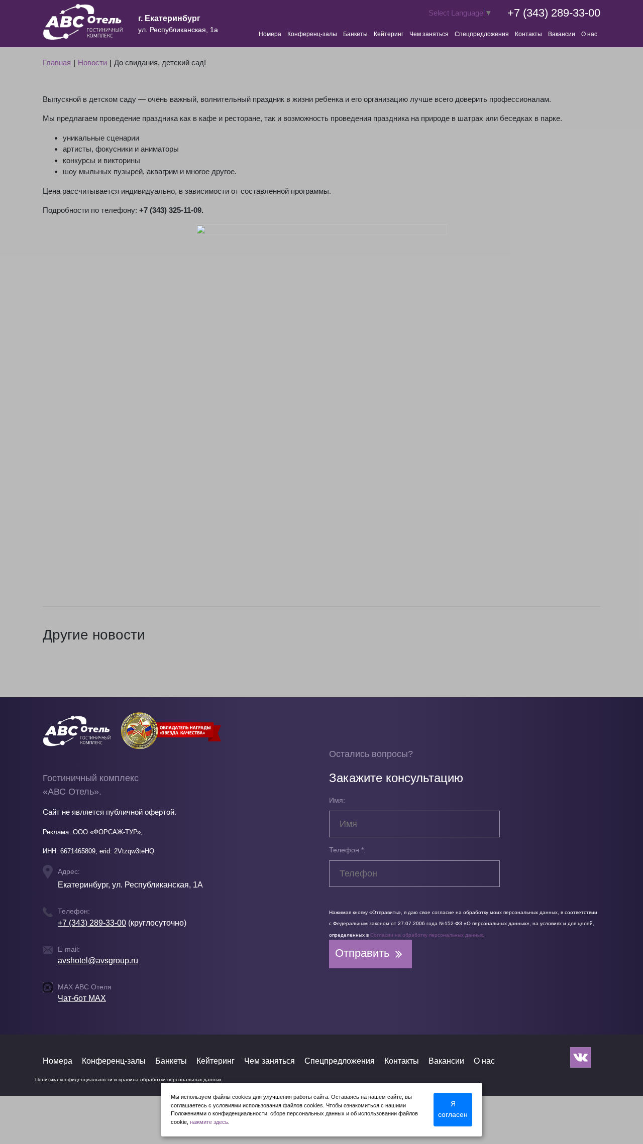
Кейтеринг (388, 34)
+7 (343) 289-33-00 (553, 13)
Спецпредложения (482, 34)
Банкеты (355, 34)
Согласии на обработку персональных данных (426, 935)
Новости (92, 62)
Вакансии (561, 34)
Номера (270, 34)
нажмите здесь (209, 1122)
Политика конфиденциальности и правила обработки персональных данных (128, 1079)
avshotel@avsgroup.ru (98, 960)
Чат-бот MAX (82, 998)
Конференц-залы (312, 34)
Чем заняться (429, 34)
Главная (57, 62)
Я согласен (453, 1109)
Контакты (528, 34)
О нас (589, 34)
